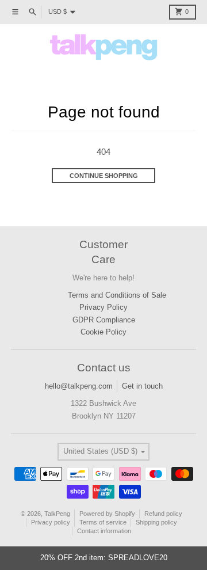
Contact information (104, 530)
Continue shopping (104, 175)
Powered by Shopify (107, 513)
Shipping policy (156, 522)
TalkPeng (57, 513)
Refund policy (163, 513)
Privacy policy (50, 522)
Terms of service (102, 522)
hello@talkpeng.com (79, 386)
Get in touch (142, 386)
